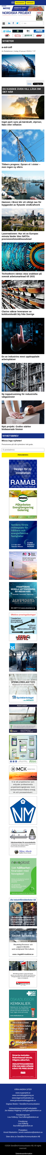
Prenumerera (20, 2)
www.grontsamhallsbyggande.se (23, 1100)
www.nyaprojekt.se (23, 1093)
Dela (29, 84)
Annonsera (30, 2)
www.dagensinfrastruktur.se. (23, 1098)
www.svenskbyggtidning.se (23, 1095)
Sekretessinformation (24, 1154)
